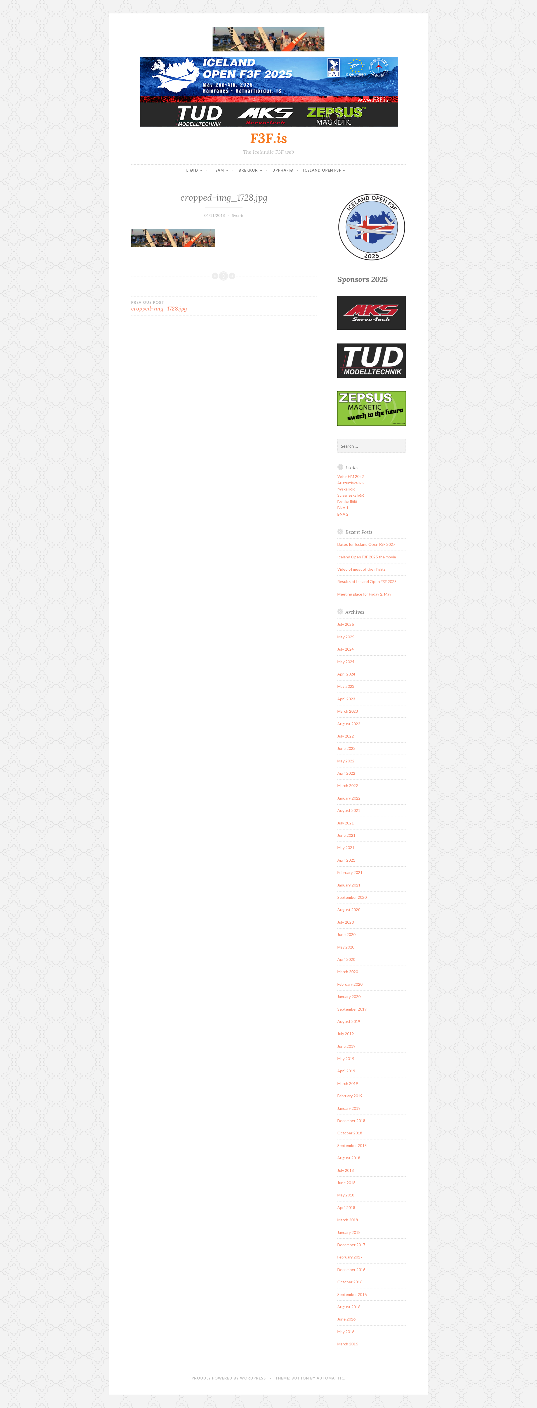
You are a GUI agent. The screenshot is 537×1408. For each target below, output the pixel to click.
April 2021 (346, 860)
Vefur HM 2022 (350, 476)
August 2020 (348, 909)
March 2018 (347, 1219)
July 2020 (345, 922)
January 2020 (349, 996)
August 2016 (348, 1306)
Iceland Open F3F (322, 170)
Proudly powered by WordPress (229, 1378)
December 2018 (351, 1120)
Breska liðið (347, 501)
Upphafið (282, 170)
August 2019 (348, 1021)
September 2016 (352, 1294)
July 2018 (345, 1170)
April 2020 (346, 959)
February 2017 (349, 1257)
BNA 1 (342, 507)
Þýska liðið (346, 489)
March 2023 (347, 711)
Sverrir (237, 215)
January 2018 (349, 1232)
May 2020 (345, 947)
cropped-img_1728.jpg (159, 306)
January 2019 (349, 1108)
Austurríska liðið (351, 482)
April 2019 (346, 1070)
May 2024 (345, 661)
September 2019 (352, 1009)
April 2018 (346, 1207)
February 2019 (349, 1095)
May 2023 (345, 686)
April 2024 (346, 674)
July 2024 (345, 649)
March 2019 (347, 1083)
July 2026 (345, 624)
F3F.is (268, 138)
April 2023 (346, 698)
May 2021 (345, 847)
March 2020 (347, 971)
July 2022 (345, 736)
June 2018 (346, 1182)
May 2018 (345, 1195)
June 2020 (346, 934)
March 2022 (347, 785)
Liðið (192, 170)
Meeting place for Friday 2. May (364, 594)
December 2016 (351, 1269)
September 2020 (352, 897)
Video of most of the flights (361, 569)
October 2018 (349, 1132)
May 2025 (345, 636)
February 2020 (349, 984)
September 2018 (352, 1145)
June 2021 (346, 835)
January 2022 (349, 798)
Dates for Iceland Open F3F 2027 (366, 544)
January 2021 (349, 885)
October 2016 (349, 1281)
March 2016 (347, 1343)
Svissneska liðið (350, 495)
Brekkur (248, 170)
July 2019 (345, 1033)
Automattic (330, 1378)
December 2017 (351, 1244)
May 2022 (345, 760)
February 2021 (349, 872)
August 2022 (348, 723)
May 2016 (345, 1331)
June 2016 (346, 1319)
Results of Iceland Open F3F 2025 (367, 581)
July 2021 (345, 823)
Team (218, 170)
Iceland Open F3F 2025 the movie (366, 556)
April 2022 (346, 773)
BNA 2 (342, 514)
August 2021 (348, 810)
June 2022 (346, 748)
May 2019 (345, 1058)
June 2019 (346, 1046)
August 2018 (348, 1157)
